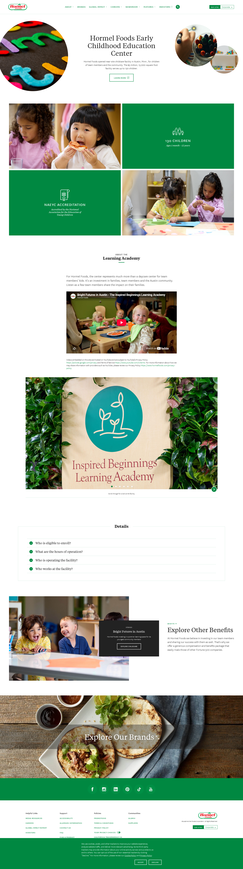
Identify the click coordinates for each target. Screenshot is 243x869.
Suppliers (133, 823)
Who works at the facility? (54, 569)
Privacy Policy (101, 827)
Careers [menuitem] (116, 6)
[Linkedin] (116, 789)
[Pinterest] (127, 789)
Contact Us (65, 827)
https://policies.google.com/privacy (81, 362)
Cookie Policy (130, 855)
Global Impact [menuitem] (97, 6)
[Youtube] (151, 789)
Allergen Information (71, 823)
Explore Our (120, 737)
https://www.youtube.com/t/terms (130, 362)
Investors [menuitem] (165, 6)
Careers (30, 823)
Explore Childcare (129, 646)
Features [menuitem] (149, 6)
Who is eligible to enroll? (53, 543)
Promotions (100, 818)
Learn (120, 77)
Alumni (131, 818)
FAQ (61, 832)
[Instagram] (104, 789)
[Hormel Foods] (18, 7)
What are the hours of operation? (59, 551)
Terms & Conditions (103, 823)
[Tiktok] (139, 789)
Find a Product (67, 837)
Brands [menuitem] (81, 6)
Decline (155, 862)
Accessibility (66, 818)
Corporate (226, 6)
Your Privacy (105, 832)
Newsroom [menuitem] (132, 6)
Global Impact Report (36, 827)
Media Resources (34, 818)
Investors (30, 832)
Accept (141, 862)
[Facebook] (92, 789)
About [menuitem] (68, 6)
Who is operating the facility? (56, 560)
